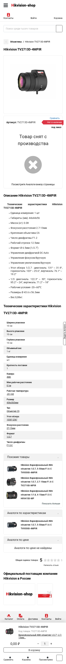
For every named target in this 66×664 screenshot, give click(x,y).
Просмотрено (46, 659)
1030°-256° (12, 419)
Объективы (16, 42)
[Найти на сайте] (59, 28)
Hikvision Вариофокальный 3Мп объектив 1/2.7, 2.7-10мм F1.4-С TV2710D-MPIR (37, 482)
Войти (34, 18)
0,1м (9, 385)
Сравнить (8, 659)
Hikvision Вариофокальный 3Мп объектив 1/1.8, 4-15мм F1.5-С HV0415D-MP (37, 495)
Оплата (20, 619)
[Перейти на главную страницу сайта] (26, 5)
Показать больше (51, 503)
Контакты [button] (8, 18)
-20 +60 (10, 394)
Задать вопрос (64, 332)
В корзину (34, 650)
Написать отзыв (51, 565)
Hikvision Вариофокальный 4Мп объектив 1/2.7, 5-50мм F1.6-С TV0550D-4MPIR (37, 469)
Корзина (58, 18)
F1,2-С (10, 445)
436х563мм (12, 402)
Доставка (33, 619)
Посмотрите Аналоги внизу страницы (33, 184)
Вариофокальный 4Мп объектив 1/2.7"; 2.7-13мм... (40, 636)
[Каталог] (6, 5)
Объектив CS (13, 411)
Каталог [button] (9, 619)
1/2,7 (9, 437)
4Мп (9, 377)
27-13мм (11, 428)
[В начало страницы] (59, 658)
